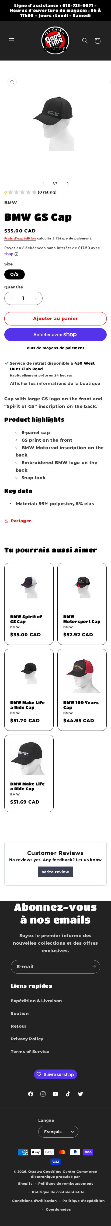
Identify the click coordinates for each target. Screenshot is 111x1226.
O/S (14, 274)
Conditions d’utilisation (34, 1201)
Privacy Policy (27, 1039)
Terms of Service (30, 1051)
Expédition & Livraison (36, 1000)
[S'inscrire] (94, 966)
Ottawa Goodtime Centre (52, 1172)
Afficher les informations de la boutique (55, 383)
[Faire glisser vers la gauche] (43, 183)
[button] (11, 41)
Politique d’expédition (84, 1201)
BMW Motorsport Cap (81, 619)
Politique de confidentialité (58, 1192)
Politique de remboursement (65, 1183)
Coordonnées (58, 1209)
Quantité (13, 287)
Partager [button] (21, 520)
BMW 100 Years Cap (81, 705)
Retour (19, 1026)
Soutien (20, 1013)
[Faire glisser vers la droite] (68, 183)
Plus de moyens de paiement (56, 348)
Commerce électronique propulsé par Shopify (57, 1178)
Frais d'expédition (20, 238)
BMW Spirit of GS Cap (26, 619)
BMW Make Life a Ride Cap (27, 705)
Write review (55, 871)
